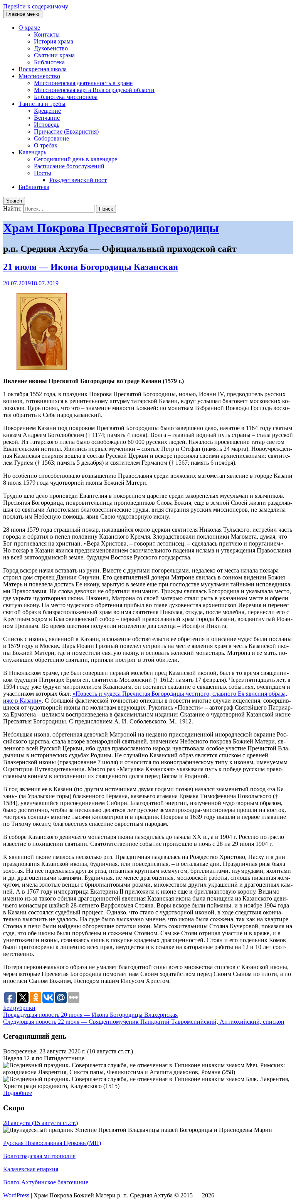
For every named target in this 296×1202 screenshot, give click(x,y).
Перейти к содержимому (35, 6)
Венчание (47, 117)
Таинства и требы (42, 103)
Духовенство (51, 48)
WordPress (16, 1195)
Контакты (47, 34)
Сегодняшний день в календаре (75, 159)
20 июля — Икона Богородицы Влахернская (90, 1014)
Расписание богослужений (69, 166)
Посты (42, 173)
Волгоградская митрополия (39, 1156)
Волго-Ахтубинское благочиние (45, 1182)
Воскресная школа (42, 69)
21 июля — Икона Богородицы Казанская (90, 267)
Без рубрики (19, 1007)
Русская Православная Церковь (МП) (52, 1143)
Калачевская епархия (30, 1169)
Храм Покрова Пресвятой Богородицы (111, 228)
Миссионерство (39, 76)
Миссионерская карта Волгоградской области (94, 90)
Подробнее (17, 1093)
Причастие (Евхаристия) (66, 131)
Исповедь (46, 124)
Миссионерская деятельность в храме (83, 83)
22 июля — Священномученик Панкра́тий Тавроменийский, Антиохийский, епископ (143, 1021)
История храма (53, 41)
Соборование (51, 138)
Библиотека (49, 62)
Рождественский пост (78, 180)
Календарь (32, 152)
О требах (45, 145)
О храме (29, 27)
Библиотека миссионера (66, 97)
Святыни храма (54, 55)
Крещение (47, 110)
